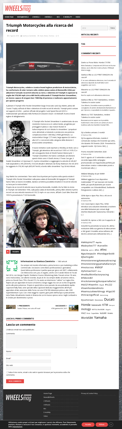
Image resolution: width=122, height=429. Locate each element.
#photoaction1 (89, 271)
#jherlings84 (87, 257)
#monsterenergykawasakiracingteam (101, 260)
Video (78, 17)
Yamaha (100, 317)
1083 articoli (62, 261)
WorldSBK (87, 317)
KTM (105, 305)
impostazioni (17, 427)
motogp (86, 309)
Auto (41, 36)
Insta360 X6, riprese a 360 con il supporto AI (98, 220)
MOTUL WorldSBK (98, 309)
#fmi (103, 250)
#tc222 (108, 284)
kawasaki (96, 304)
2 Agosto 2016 (14, 36)
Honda (85, 305)
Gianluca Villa (86, 75)
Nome (8, 351)
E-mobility (67, 17)
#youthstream (87, 300)
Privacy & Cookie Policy (89, 393)
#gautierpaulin (88, 253)
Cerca (113, 28)
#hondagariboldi (105, 253)
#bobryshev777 (88, 245)
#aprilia (99, 242)
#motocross (87, 267)
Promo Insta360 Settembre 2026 (94, 152)
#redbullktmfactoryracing (95, 274)
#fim (97, 250)
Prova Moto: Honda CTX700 (99, 62)
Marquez (112, 305)
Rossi (88, 313)
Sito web (9, 365)
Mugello (108, 309)
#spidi (101, 285)
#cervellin (102, 245)
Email (8, 358)
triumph (15, 252)
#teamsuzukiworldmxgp (93, 291)
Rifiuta (101, 424)
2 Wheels (35, 17)
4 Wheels (48, 17)
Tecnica (51, 36)
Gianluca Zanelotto (29, 36)
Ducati (109, 299)
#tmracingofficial (90, 294)
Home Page (9, 17)
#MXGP (99, 267)
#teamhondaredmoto (92, 288)
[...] (107, 146)
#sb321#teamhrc (89, 284)
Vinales (110, 313)
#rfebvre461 (87, 278)
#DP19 (91, 250)
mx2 (83, 313)
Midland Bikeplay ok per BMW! (93, 174)
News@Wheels (23, 17)
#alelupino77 (88, 242)
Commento (10, 333)
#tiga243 (110, 291)
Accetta (88, 424)
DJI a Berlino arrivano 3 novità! (93, 132)
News (46, 36)
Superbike (95, 313)
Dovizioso (99, 300)
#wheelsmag (104, 295)
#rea (99, 271)
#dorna (84, 250)
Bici (58, 17)
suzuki (103, 312)
